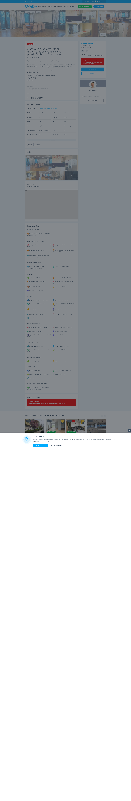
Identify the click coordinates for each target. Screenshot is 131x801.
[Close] (129, 430)
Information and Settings (56, 445)
